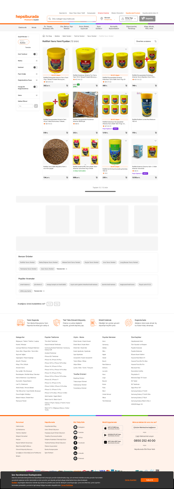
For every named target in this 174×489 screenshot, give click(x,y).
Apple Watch (58, 396)
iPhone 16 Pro (49, 363)
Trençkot (90, 368)
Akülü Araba (20, 387)
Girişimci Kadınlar (103, 13)
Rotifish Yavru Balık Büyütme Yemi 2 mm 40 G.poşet (54, 167)
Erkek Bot (77, 348)
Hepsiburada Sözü (137, 341)
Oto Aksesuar (28, 371)
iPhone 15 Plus (56, 373)
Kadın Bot (84, 348)
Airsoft (18, 361)
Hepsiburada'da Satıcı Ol (150, 13)
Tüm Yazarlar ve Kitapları (139, 344)
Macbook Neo (135, 368)
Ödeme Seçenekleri (51, 446)
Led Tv (18, 384)
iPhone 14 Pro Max (61, 369)
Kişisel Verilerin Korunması (24, 443)
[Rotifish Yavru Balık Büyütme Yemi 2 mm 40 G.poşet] (56, 152)
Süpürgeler (19, 358)
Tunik (84, 368)
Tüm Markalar (106, 401)
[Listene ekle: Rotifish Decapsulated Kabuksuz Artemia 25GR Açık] (96, 93)
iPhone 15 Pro (49, 376)
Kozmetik (19, 381)
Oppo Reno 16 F (136, 387)
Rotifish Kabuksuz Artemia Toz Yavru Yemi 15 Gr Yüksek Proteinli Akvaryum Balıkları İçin (85, 76)
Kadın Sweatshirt (86, 358)
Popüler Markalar (136, 351)
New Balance (106, 364)
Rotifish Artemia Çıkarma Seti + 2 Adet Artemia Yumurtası (144, 167)
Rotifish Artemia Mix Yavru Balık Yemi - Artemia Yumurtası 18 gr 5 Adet (85, 167)
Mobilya (27, 394)
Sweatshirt (77, 358)
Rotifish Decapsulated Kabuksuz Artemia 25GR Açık (83, 120)
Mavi (104, 391)
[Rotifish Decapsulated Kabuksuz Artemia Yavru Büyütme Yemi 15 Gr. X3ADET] (145, 60)
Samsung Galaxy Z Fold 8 (139, 391)
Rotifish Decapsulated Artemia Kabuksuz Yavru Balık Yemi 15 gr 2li (114, 78)
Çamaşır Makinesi (21, 348)
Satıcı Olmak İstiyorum (52, 429)
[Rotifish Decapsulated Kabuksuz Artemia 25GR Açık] (85, 105)
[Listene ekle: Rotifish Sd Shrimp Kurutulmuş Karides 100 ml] (126, 140)
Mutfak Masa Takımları (32, 374)
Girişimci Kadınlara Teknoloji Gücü (55, 439)
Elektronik (24, 384)
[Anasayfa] (43, 36)
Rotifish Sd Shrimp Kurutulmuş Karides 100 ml (115, 170)
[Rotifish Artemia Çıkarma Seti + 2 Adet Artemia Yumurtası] (145, 152)
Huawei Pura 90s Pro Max (139, 361)
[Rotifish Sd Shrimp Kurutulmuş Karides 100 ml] (115, 152)
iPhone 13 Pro (56, 389)
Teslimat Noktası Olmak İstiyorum (55, 443)
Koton (104, 384)
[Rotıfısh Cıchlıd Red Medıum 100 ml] (145, 105)
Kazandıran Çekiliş (137, 371)
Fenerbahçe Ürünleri (80, 388)
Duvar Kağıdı (20, 394)
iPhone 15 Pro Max (60, 376)
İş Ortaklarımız (20, 429)
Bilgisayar (19, 341)
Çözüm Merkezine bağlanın (145, 427)
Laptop (36, 341)
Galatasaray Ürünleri (80, 385)
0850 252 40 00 (144, 440)
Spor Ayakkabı (78, 354)
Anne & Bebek (29, 387)
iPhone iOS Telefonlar (51, 356)
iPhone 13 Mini (62, 393)
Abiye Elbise (77, 364)
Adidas (104, 348)
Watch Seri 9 (58, 399)
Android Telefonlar (50, 353)
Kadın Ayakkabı (78, 351)
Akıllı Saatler (49, 396)
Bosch (104, 361)
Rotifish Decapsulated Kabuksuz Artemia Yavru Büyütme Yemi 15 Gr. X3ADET (143, 76)
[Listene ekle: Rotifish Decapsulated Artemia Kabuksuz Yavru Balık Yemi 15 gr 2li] (126, 49)
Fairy (104, 387)
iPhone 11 (55, 379)
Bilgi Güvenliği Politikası (23, 446)
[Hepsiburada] (27, 17)
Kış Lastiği (19, 371)
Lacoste (104, 371)
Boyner (104, 381)
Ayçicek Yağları (21, 354)
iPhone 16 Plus (56, 360)
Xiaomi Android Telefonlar (53, 344)
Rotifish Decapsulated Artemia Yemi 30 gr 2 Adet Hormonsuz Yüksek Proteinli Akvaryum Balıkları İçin (54, 120)
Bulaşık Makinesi (33, 348)
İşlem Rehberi (49, 453)
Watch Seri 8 (49, 399)
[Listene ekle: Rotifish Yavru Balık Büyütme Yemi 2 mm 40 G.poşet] (66, 140)
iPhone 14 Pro (49, 369)
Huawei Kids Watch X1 (138, 358)
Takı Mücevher (20, 391)
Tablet (25, 341)
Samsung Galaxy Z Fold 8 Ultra (140, 394)
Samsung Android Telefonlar (53, 348)
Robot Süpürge (28, 358)
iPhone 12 (48, 383)
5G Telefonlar (135, 384)
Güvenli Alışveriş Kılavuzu (24, 449)
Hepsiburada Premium (133, 13)
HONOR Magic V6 (137, 404)
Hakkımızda (20, 426)
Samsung (105, 344)
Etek (80, 368)
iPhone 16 (48, 360)
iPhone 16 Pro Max (60, 363)
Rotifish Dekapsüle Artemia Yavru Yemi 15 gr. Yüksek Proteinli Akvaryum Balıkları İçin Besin (55, 78)
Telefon (30, 341)
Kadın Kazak (87, 341)
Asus (103, 374)
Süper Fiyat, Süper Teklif (77, 13)
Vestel (104, 358)
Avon (104, 341)
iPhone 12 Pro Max (61, 386)
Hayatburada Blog (50, 426)
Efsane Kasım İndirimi (137, 354)
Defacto (104, 368)
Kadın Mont (85, 344)
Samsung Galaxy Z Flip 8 (139, 397)
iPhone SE (48, 379)
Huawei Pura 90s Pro (137, 364)
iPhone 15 (48, 373)
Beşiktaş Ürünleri (79, 378)
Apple (104, 354)
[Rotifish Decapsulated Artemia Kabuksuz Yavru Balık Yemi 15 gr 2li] (115, 60)
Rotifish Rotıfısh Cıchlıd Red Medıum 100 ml (143, 120)
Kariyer (18, 439)
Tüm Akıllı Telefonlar (51, 341)
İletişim (18, 456)
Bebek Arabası (20, 397)
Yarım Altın (35, 351)
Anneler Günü (20, 368)
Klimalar (23, 344)
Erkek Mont (77, 344)
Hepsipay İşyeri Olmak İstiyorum (55, 433)
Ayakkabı (87, 351)
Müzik (26, 364)
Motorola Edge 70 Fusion (139, 378)
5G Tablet (134, 381)
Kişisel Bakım (27, 381)
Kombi (18, 344)
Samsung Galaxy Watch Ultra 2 (141, 401)
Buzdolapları (20, 374)
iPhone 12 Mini (49, 386)
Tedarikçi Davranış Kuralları (53, 436)
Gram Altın (19, 351)
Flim (21, 364)
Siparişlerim (63, 13)
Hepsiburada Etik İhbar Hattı (144, 449)
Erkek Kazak (78, 341)
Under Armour (106, 394)
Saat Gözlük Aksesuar (34, 391)
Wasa (104, 397)
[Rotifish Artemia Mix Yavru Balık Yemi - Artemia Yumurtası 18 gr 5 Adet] (85, 152)
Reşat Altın (27, 351)
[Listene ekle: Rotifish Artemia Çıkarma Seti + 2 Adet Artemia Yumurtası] (155, 140)
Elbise (84, 361)
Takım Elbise (77, 361)
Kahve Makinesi (21, 378)
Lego (104, 378)
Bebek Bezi (29, 397)
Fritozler (23, 361)
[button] (56, 85)
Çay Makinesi (31, 378)
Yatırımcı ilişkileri (21, 433)
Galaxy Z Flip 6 (49, 403)
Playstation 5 (135, 374)
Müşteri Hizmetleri (117, 13)
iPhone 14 (48, 366)
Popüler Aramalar (136, 348)
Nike (103, 351)
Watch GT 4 (48, 408)
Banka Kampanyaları (51, 449)
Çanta (75, 368)
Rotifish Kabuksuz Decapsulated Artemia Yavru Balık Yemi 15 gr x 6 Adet (114, 123)
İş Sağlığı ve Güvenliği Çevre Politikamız (28, 453)
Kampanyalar (91, 13)
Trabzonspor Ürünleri (80, 381)
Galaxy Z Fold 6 (60, 403)
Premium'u (29, 20)
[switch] (35, 54)
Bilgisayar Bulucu (58, 408)
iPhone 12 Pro (56, 383)
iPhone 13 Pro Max (51, 393)
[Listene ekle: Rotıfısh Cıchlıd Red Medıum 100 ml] (155, 93)
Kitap (17, 364)
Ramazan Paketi (21, 401)
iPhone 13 (48, 389)
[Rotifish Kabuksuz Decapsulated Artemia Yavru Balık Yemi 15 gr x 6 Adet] (115, 105)
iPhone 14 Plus (57, 366)
